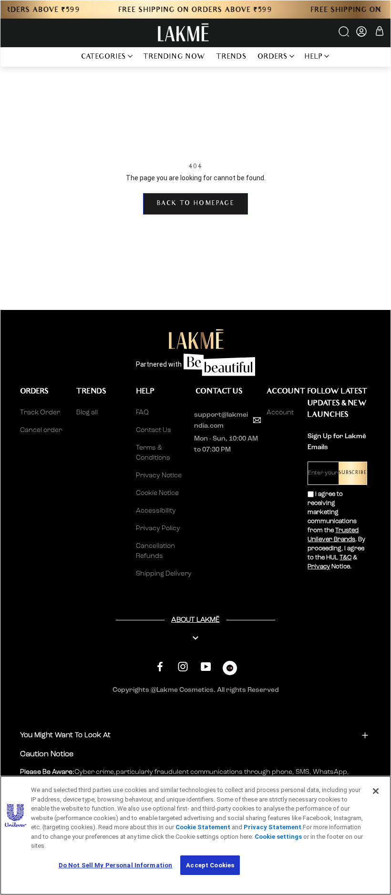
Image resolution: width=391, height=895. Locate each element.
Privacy (319, 567)
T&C (345, 558)
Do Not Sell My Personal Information (116, 865)
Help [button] (314, 57)
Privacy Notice (159, 475)
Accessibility (156, 510)
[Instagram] (183, 666)
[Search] (344, 35)
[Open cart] (379, 32)
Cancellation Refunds (155, 551)
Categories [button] (103, 57)
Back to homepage (195, 203)
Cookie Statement (202, 827)
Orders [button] (272, 57)
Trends (231, 57)
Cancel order (41, 430)
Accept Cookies (210, 865)
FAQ (142, 412)
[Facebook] (160, 666)
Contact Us (153, 430)
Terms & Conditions (153, 452)
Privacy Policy (158, 528)
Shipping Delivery (164, 573)
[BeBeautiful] (229, 670)
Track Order (40, 412)
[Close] (375, 791)
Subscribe (353, 473)
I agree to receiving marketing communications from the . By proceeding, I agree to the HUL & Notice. (336, 530)
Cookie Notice (157, 493)
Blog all (87, 412)
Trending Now (174, 57)
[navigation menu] (63, 56)
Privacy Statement (272, 827)
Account (279, 412)
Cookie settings (278, 836)
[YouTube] (206, 666)
